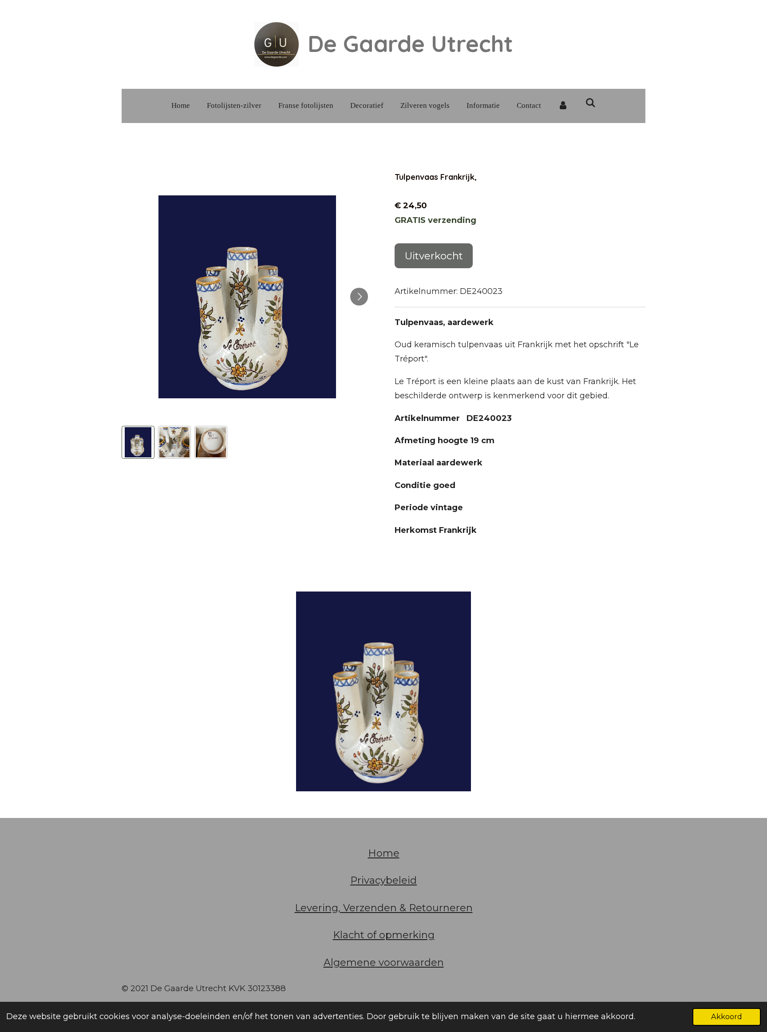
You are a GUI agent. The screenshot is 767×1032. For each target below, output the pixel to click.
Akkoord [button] (726, 1016)
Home (383, 853)
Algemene (350, 962)
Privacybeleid (383, 880)
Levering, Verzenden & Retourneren (384, 908)
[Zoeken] (590, 103)
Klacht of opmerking (384, 935)
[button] (138, 442)
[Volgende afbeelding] (359, 297)
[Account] (563, 106)
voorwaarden (410, 962)
